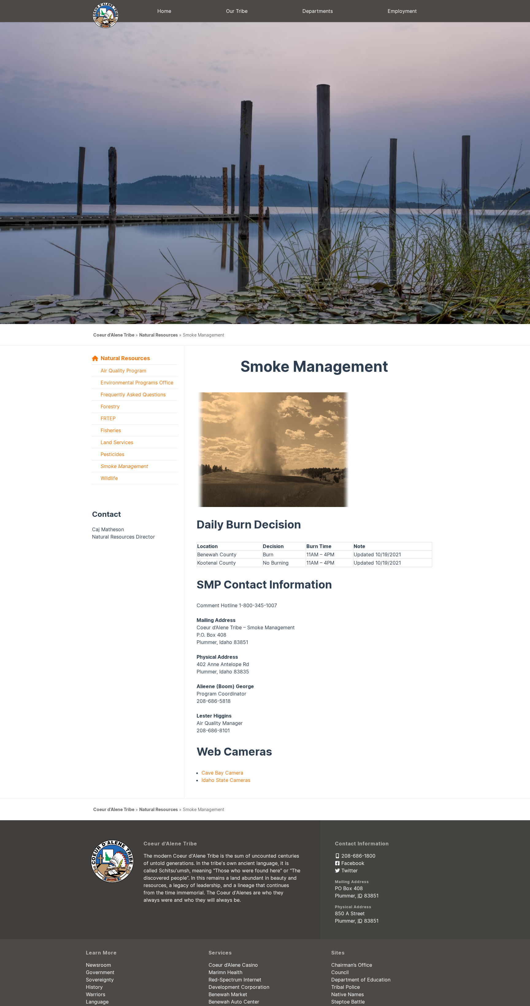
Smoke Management (124, 466)
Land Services (117, 442)
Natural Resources (158, 334)
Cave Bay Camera (222, 773)
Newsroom (98, 965)
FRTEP (108, 418)
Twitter (349, 870)
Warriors (95, 994)
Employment (402, 11)
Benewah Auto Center (234, 1002)
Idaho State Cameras (226, 780)
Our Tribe (237, 11)
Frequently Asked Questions (133, 394)
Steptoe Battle (348, 1002)
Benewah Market (228, 994)
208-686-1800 (357, 856)
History (94, 987)
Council (340, 972)
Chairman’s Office (351, 965)
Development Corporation (239, 987)
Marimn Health (225, 972)
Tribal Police (345, 987)
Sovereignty (100, 980)
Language (97, 1002)
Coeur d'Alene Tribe (113, 334)
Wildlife (109, 478)
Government (100, 972)
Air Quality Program (123, 371)
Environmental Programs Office (137, 382)
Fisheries (111, 430)
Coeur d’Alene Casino (233, 965)
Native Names (347, 994)
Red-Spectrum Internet (235, 980)
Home (164, 11)
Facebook (352, 863)
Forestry (110, 406)
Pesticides (112, 454)
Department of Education (360, 980)
